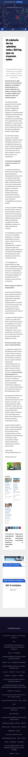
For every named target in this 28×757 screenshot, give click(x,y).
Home (14, 641)
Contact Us (5, 672)
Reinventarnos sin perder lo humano (14, 734)
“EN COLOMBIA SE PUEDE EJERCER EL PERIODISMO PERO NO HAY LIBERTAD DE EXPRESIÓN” (14, 647)
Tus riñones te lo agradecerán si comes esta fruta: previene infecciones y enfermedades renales (9, 540)
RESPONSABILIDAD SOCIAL (9, 738)
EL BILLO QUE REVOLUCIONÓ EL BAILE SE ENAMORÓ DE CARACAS (14, 680)
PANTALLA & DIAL (6, 727)
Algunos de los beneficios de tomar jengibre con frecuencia (19, 537)
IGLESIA (25, 700)
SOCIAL (6, 742)
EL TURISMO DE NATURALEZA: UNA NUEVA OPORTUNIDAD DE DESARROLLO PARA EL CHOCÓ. (14, 686)
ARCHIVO (4, 662)
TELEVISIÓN (20, 742)
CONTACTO (12, 672)
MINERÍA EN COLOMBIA (8, 723)
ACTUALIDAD (17, 653)
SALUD (19, 738)
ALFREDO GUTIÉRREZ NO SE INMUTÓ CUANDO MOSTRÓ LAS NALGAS (14, 657)
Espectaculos (17, 691)
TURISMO (11, 753)
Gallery (19, 700)
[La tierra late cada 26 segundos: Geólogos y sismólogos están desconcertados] (16, 480)
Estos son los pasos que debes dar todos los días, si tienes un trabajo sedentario (14, 695)
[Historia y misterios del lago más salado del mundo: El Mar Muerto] (8, 480)
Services (24, 738)
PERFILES (23, 727)
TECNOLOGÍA (13, 742)
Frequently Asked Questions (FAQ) (9, 700)
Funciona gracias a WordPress (10, 635)
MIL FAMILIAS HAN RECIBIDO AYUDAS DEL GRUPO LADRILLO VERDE (14, 718)
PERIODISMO (11, 730)
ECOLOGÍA (14, 675)
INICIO (14, 704)
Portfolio (18, 730)
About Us (10, 653)
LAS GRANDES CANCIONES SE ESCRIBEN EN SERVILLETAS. (14, 709)
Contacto (18, 672)
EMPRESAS (10, 691)
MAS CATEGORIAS (14, 713)
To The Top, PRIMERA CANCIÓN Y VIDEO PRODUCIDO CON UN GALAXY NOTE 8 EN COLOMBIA (14, 747)
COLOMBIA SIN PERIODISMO (19, 662)
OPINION (23, 723)
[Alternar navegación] (13, 29)
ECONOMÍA (20, 675)
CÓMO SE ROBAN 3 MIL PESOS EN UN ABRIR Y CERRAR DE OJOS (14, 667)
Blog (9, 662)
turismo (17, 753)
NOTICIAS (17, 723)
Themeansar (14, 637)
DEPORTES (7, 675)
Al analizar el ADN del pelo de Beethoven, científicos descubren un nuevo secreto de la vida (8, 512)
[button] (22, 29)
